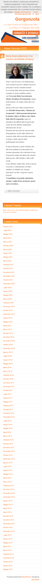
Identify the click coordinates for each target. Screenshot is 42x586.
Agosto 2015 (8, 463)
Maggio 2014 (8, 505)
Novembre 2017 (9, 387)
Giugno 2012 (7, 566)
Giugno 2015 (7, 470)
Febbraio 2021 (8, 265)
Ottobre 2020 (8, 280)
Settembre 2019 (9, 314)
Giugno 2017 (7, 398)
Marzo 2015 (7, 482)
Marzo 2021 (7, 261)
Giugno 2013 (7, 539)
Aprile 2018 (7, 367)
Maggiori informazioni (22, 12)
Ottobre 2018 (8, 345)
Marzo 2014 (7, 512)
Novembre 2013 (9, 524)
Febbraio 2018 (8, 375)
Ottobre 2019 (8, 310)
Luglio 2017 (7, 394)
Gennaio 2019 (8, 333)
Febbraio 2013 (8, 554)
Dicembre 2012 (8, 558)
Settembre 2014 (9, 497)
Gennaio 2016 (8, 444)
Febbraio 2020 (8, 303)
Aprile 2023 (7, 238)
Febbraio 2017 (8, 406)
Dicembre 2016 (8, 413)
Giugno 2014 (7, 501)
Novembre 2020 (9, 276)
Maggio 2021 (8, 257)
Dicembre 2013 (8, 520)
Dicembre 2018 (8, 337)
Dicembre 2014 (8, 489)
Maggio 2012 (8, 569)
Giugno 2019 (7, 318)
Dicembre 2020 (8, 272)
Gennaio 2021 (8, 268)
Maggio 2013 (8, 543)
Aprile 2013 (7, 546)
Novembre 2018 (9, 341)
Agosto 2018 (8, 352)
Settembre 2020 (9, 284)
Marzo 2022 (7, 249)
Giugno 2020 (7, 291)
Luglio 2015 (7, 466)
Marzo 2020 (7, 299)
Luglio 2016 (7, 421)
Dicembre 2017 (8, 383)
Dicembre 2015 (8, 447)
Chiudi (35, 12)
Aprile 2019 (7, 326)
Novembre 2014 (9, 493)
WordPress (26, 577)
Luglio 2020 (7, 288)
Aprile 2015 (7, 478)
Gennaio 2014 (8, 516)
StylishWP (35, 580)
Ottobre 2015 (8, 455)
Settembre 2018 (9, 348)
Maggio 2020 (8, 295)
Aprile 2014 (7, 508)
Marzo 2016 (7, 436)
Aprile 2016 (7, 432)
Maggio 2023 (8, 234)
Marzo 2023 (7, 242)
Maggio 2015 (8, 474)
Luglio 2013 (7, 535)
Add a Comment (14, 191)
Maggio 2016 (8, 428)
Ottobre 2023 (8, 227)
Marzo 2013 (7, 550)
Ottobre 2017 (8, 390)
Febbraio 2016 (8, 440)
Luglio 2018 (7, 356)
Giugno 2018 (7, 360)
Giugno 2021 (7, 253)
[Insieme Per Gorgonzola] (21, 36)
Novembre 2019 (9, 307)
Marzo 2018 (7, 371)
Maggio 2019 (8, 322)
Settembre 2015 (9, 459)
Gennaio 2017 (8, 409)
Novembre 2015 (9, 451)
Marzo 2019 (7, 329)
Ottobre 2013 (8, 527)
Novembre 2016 (9, 417)
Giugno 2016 (7, 425)
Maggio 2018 (8, 364)
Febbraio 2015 (8, 486)
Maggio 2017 (8, 402)
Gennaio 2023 (8, 246)
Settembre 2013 (9, 531)
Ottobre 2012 (8, 562)
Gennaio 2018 (8, 379)
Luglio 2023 (7, 230)
